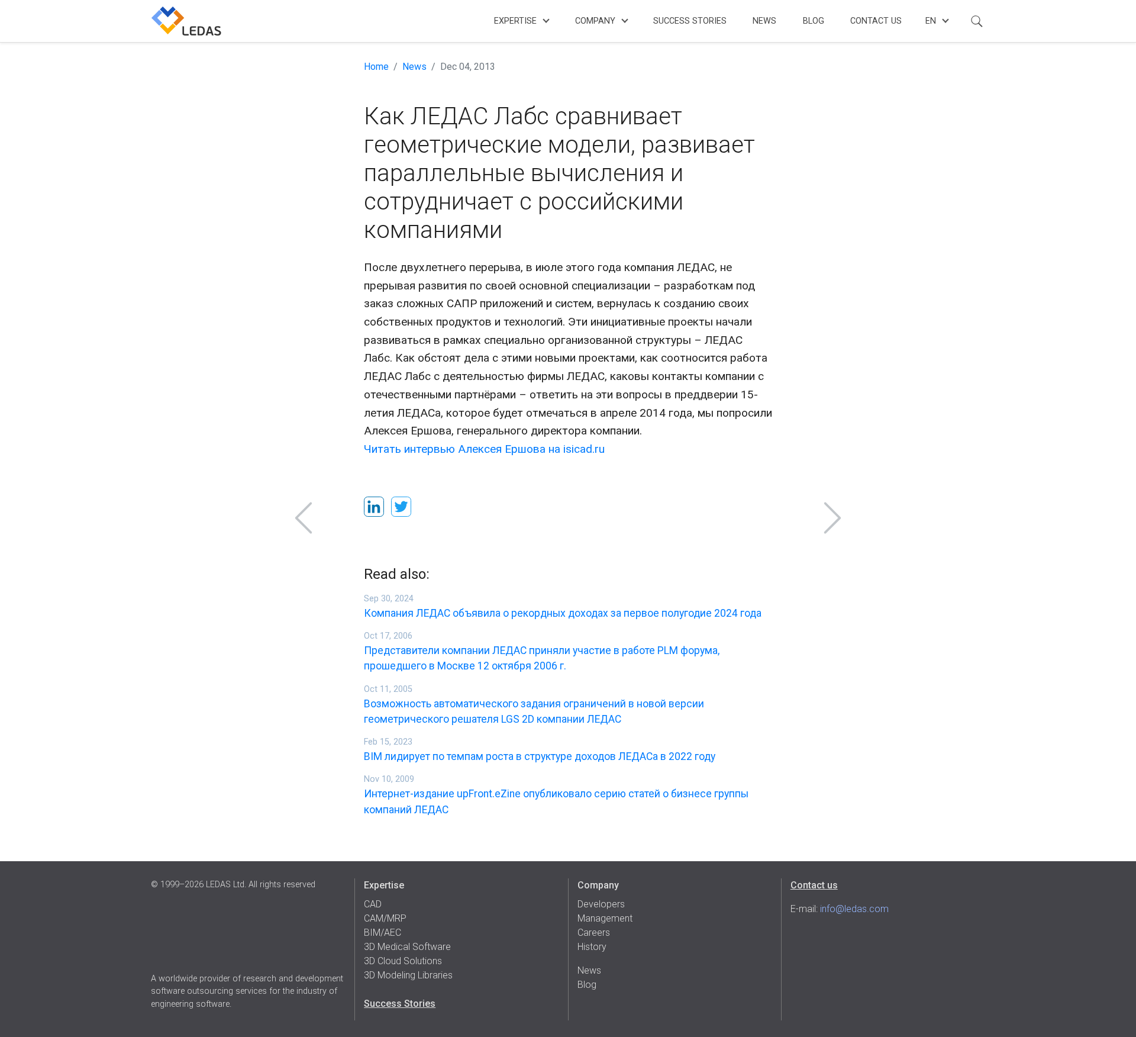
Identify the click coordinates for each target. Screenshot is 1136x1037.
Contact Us (876, 21)
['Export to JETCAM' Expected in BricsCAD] (832, 518)
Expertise (515, 21)
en (930, 21)
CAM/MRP (385, 918)
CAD (373, 904)
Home (376, 66)
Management (604, 918)
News (764, 21)
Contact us (814, 885)
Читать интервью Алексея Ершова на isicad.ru (484, 449)
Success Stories (690, 21)
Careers (593, 932)
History (591, 946)
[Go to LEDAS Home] (186, 21)
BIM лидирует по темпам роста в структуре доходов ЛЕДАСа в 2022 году (539, 756)
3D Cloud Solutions (403, 961)
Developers (601, 904)
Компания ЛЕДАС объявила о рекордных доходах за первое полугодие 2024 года (562, 613)
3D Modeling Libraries (408, 975)
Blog (813, 21)
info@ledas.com (854, 908)
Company (595, 21)
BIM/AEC (382, 932)
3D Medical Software (407, 946)
